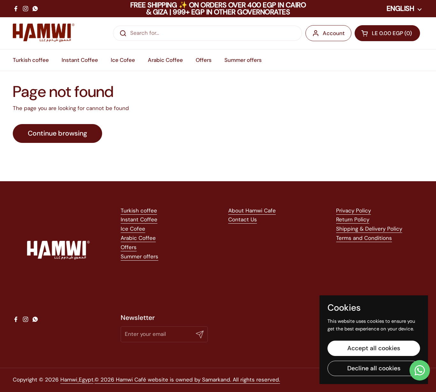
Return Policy (352, 219)
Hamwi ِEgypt (77, 379)
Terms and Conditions (364, 237)
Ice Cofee (133, 228)
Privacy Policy (353, 210)
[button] (387, 33)
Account (334, 33)
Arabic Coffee (138, 237)
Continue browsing (57, 133)
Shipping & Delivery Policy (369, 228)
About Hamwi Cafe (252, 210)
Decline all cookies (374, 368)
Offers (129, 247)
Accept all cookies (373, 348)
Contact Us (242, 219)
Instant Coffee (139, 219)
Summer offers (139, 256)
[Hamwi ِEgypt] (43, 33)
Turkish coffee (139, 210)
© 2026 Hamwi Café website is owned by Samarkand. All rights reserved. (187, 379)
